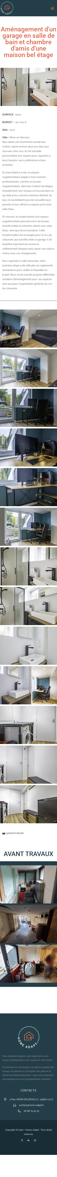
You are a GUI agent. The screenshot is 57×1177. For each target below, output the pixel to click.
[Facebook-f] (22, 1140)
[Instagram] (35, 1140)
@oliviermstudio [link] (15, 833)
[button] (56, 8)
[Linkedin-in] (28, 1140)
